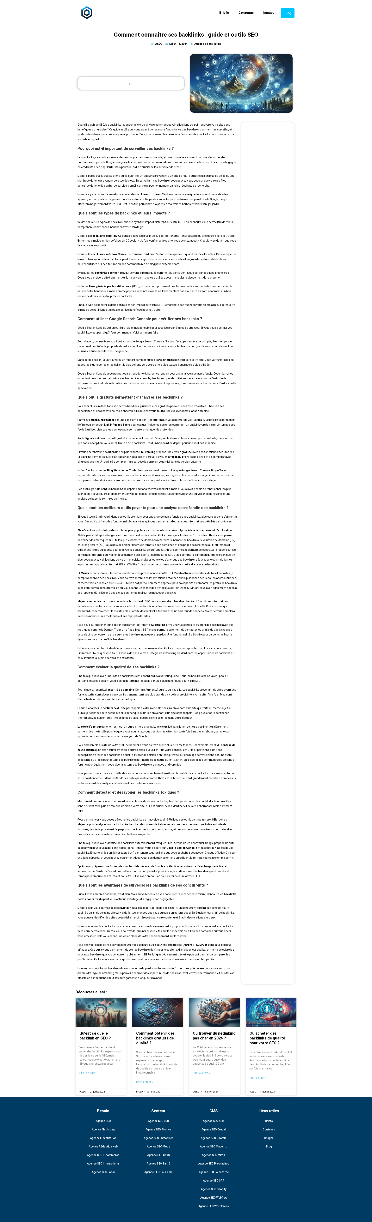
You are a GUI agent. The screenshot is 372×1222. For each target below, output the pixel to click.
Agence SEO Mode (158, 1146)
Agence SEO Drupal (214, 1129)
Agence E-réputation (103, 1138)
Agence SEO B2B (158, 1121)
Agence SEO (103, 1121)
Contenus (246, 13)
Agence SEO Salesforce (214, 1172)
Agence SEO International (103, 1163)
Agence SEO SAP (213, 1180)
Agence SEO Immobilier (158, 1138)
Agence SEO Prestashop (213, 1163)
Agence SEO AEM (213, 1121)
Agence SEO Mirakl (214, 1155)
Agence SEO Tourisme (158, 1172)
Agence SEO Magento (213, 1146)
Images (268, 13)
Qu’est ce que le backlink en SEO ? (95, 1035)
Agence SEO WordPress (213, 1206)
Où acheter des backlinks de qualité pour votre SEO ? (267, 1038)
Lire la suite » (87, 1073)
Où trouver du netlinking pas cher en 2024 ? (214, 1035)
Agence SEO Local (103, 1172)
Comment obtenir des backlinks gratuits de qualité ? (155, 1038)
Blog (287, 13)
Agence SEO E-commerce (103, 1155)
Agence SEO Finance (158, 1129)
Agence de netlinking (207, 43)
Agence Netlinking (103, 1129)
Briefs (224, 13)
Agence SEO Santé (158, 1163)
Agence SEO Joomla (213, 1138)
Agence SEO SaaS (158, 1155)
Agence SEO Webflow (213, 1197)
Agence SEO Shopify (213, 1189)
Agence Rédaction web (103, 1146)
